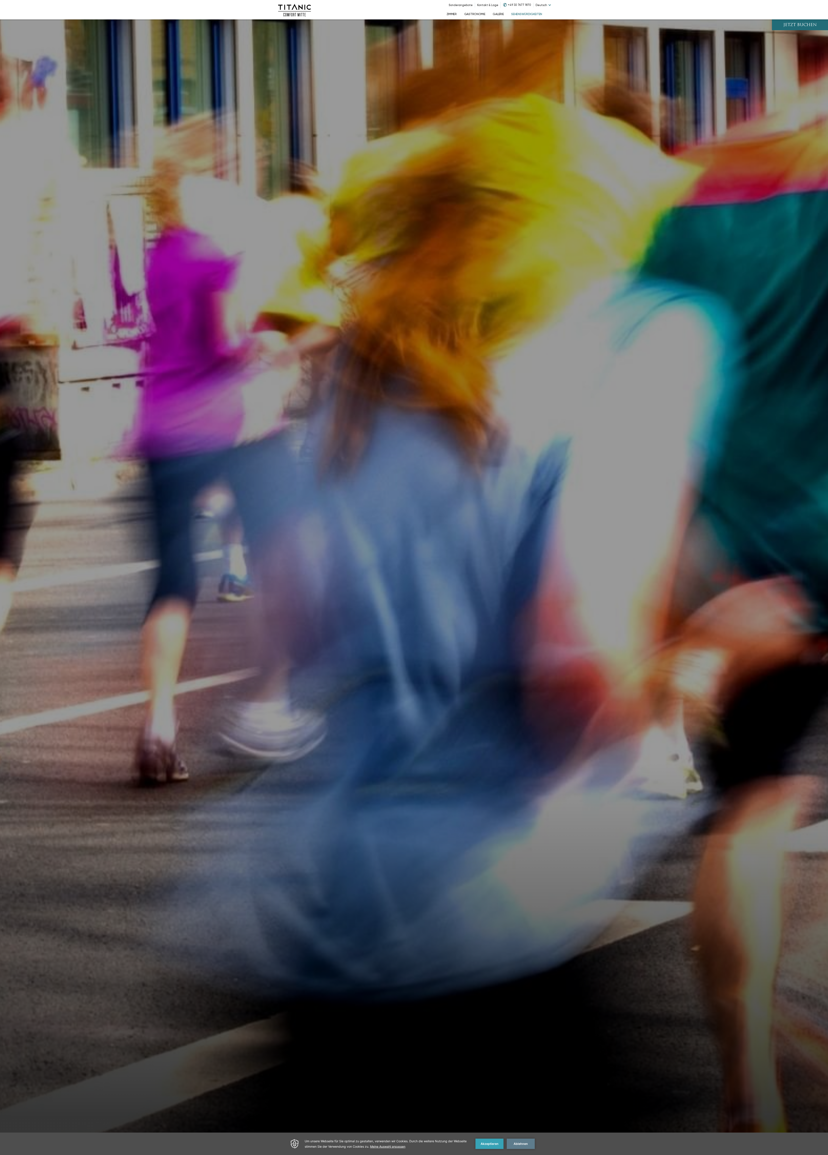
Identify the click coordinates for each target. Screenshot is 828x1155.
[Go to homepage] (294, 10)
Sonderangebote (461, 5)
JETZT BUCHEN (800, 25)
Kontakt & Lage (487, 5)
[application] (414, 1144)
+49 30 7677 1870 (519, 4)
